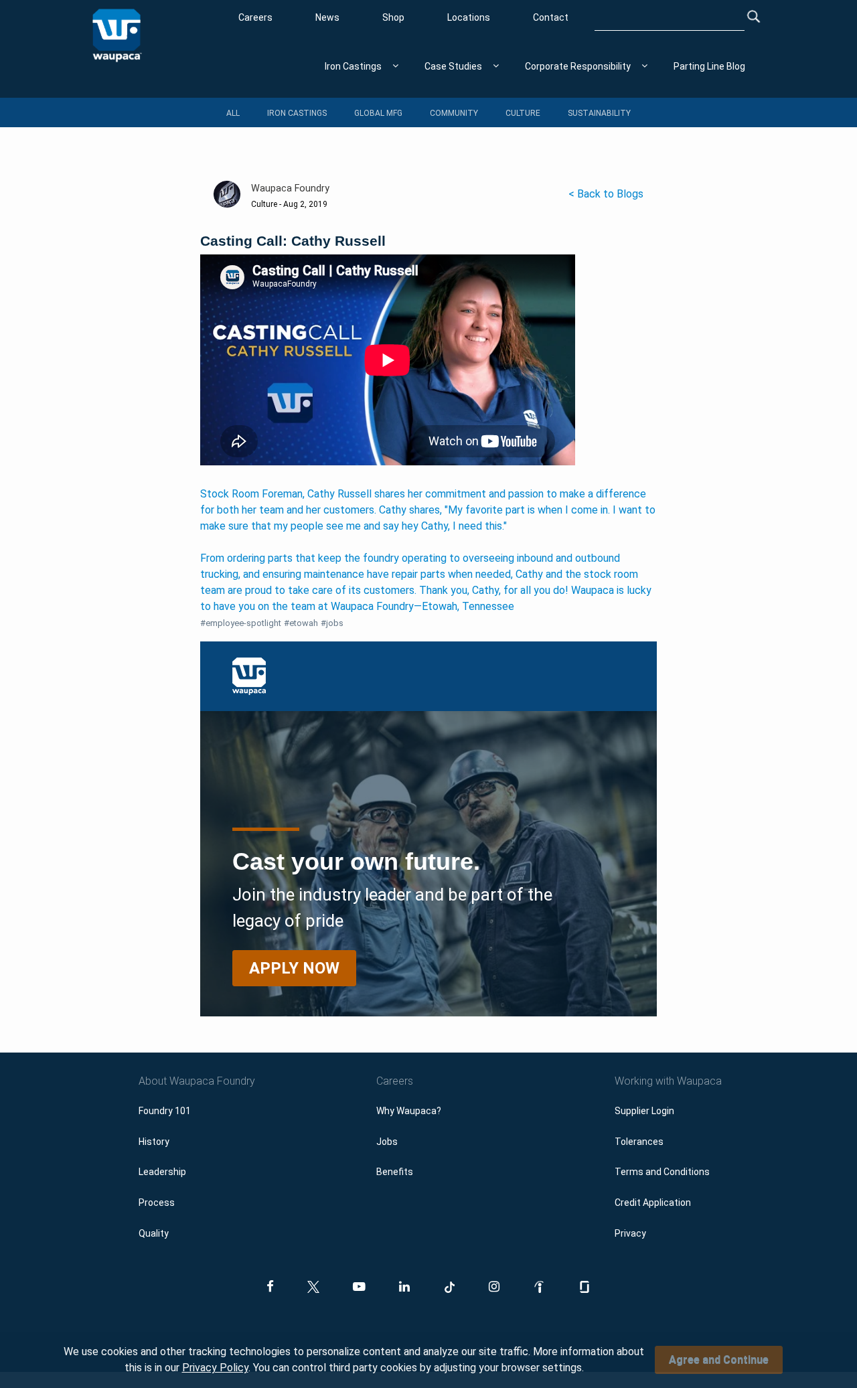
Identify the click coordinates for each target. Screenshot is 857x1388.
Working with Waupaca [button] (668, 1081)
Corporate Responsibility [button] (578, 66)
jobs (332, 623)
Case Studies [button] (453, 66)
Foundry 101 (165, 1110)
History (154, 1141)
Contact (550, 17)
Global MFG (378, 113)
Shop (393, 17)
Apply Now (294, 968)
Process (157, 1202)
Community (454, 113)
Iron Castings (297, 113)
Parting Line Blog (709, 66)
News (327, 17)
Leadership (162, 1171)
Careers (255, 17)
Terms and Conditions (662, 1171)
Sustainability (599, 113)
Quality (154, 1233)
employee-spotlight (240, 623)
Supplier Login (644, 1110)
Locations (468, 17)
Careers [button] (394, 1081)
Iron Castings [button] (353, 66)
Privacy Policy (215, 1367)
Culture (522, 113)
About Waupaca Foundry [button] (197, 1081)
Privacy (630, 1233)
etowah (301, 623)
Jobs (387, 1141)
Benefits (394, 1171)
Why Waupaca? (408, 1110)
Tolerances (639, 1141)
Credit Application (653, 1202)
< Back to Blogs (605, 193)
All (233, 113)
